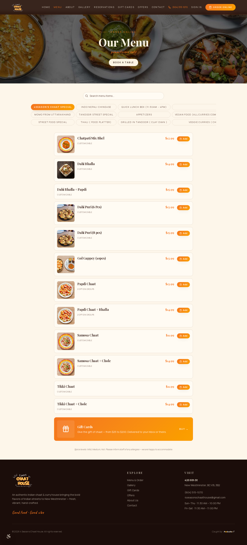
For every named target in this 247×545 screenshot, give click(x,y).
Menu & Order (135, 480)
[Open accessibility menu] (9, 536)
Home (46, 7)
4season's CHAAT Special (53, 107)
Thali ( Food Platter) (96, 122)
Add (185, 138)
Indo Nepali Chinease (96, 107)
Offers (143, 7)
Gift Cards (126, 7)
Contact (158, 7)
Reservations (104, 7)
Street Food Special (53, 122)
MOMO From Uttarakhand (52, 114)
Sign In (196, 7)
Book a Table (123, 62)
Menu (58, 7)
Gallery (84, 7)
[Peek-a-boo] (229, 531)
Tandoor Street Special (96, 114)
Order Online (222, 7)
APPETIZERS (144, 114)
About (70, 7)
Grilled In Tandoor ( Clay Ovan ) (144, 122)
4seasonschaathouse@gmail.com (205, 497)
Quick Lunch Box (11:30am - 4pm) (144, 107)
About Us (132, 500)
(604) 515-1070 (180, 7)
